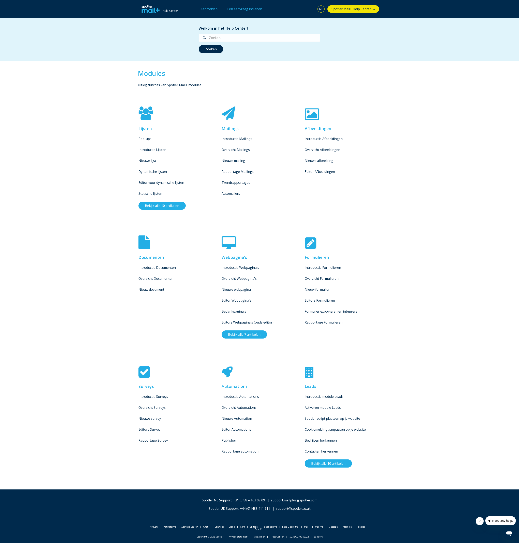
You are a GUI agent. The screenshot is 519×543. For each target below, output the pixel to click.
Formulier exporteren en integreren (332, 311)
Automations (235, 386)
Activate (154, 526)
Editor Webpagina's (236, 300)
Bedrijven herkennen (321, 440)
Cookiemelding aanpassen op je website (335, 429)
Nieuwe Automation (237, 418)
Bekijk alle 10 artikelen (162, 205)
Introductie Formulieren (323, 267)
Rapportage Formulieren (323, 322)
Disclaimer (259, 536)
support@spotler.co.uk (293, 508)
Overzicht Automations (239, 407)
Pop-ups (144, 139)
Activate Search (189, 526)
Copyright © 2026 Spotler (209, 536)
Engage (254, 526)
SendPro (259, 529)
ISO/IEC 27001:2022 (299, 536)
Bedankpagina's (234, 311)
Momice (347, 526)
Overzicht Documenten (155, 278)
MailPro (319, 526)
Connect (219, 526)
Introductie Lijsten (152, 149)
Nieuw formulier (317, 289)
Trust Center (277, 536)
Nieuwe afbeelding (319, 160)
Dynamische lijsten (152, 171)
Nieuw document (151, 289)
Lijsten (145, 128)
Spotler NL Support (217, 500)
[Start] (149, 9)
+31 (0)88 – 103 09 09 (249, 500)
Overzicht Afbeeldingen (322, 149)
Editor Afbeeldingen (320, 171)
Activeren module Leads (323, 407)
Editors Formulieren (320, 300)
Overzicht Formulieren (322, 278)
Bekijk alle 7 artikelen (244, 334)
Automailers (231, 193)
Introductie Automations (240, 396)
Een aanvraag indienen (244, 9)
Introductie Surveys (153, 396)
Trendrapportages (236, 182)
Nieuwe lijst (147, 160)
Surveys (146, 386)
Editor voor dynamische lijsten (161, 182)
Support (318, 536)
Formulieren (317, 257)
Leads (310, 386)
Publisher (229, 440)
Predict (361, 526)
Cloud (232, 526)
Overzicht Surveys (152, 407)
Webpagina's (234, 257)
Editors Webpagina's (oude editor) (247, 322)
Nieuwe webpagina (236, 289)
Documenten (151, 257)
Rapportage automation (240, 451)
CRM (242, 526)
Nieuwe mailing (233, 160)
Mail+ (307, 526)
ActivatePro (170, 526)
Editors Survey (149, 429)
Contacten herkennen (321, 451)
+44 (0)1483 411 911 (255, 508)
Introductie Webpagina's (240, 267)
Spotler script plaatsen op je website (332, 418)
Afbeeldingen (318, 128)
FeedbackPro (270, 526)
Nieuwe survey (149, 418)
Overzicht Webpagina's (239, 278)
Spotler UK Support (223, 508)
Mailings (230, 128)
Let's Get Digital (290, 526)
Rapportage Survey (153, 440)
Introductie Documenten (157, 267)
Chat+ (206, 526)
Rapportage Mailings (238, 171)
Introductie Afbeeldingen (324, 139)
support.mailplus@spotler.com (294, 500)
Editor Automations (236, 429)
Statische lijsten (150, 193)
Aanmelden (209, 9)
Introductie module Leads (324, 396)
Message (333, 526)
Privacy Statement (238, 536)
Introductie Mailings (237, 139)
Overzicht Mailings (236, 149)
